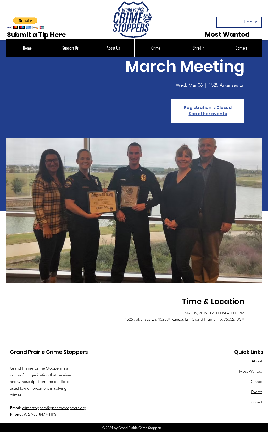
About (257, 361)
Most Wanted (250, 371)
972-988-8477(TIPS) (40, 414)
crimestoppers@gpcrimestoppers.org (54, 407)
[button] (70, 48)
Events (256, 391)
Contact (255, 401)
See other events (208, 114)
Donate (255, 381)
